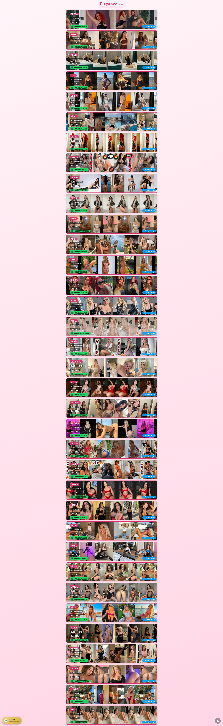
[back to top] (218, 721)
